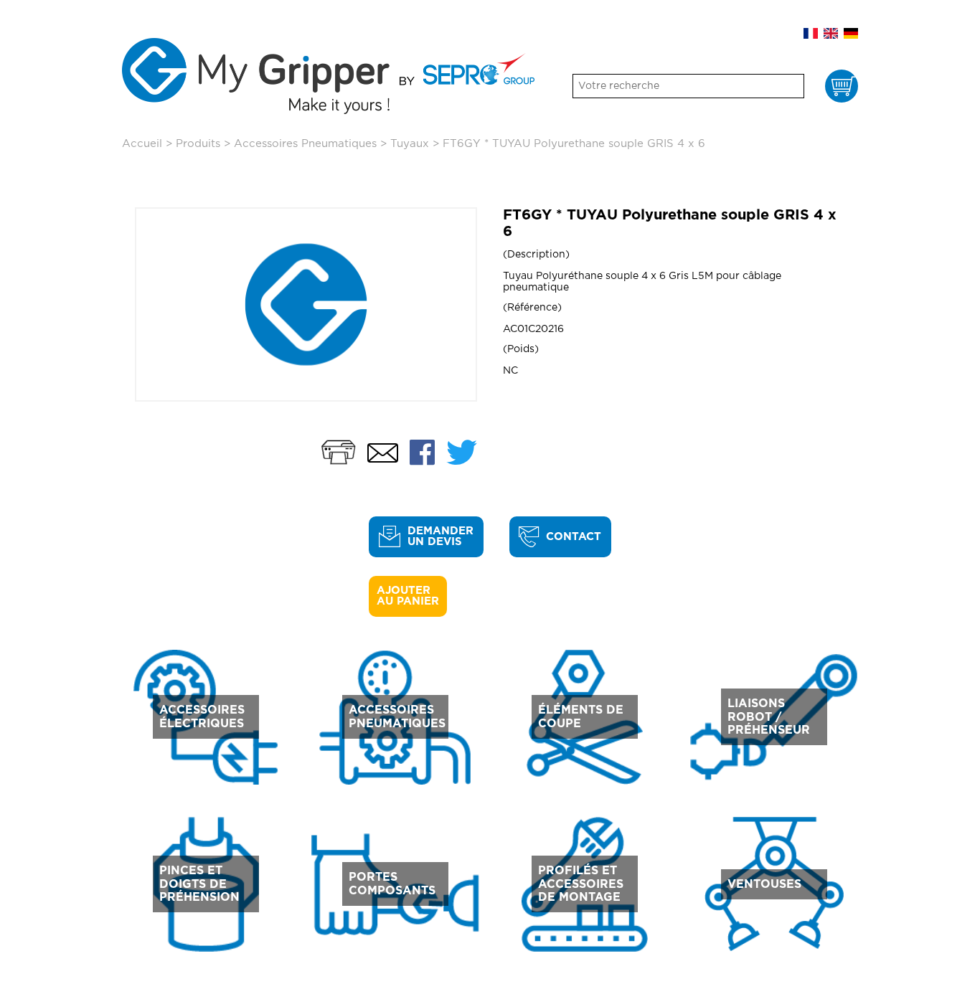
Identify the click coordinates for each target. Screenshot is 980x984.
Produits (198, 143)
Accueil (142, 143)
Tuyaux (409, 143)
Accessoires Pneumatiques (305, 143)
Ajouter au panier (408, 596)
